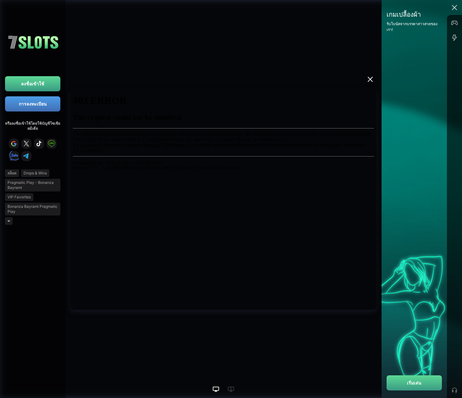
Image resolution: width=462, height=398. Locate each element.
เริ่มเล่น (414, 382)
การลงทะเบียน (33, 103)
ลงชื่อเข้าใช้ (32, 83)
